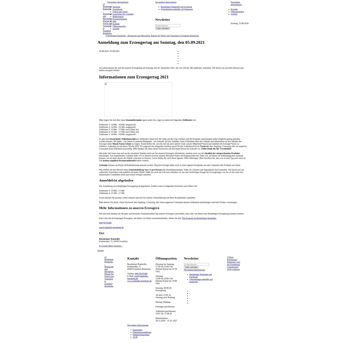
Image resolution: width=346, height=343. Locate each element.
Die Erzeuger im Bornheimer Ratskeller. (199, 218)
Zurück (100, 250)
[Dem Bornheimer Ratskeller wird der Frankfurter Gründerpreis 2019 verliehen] (234, 269)
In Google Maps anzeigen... (111, 246)
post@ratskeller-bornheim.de (111, 227)
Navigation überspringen (117, 2)
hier (159, 120)
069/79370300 (105, 223)
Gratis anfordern (162, 28)
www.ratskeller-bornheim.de (139, 281)
